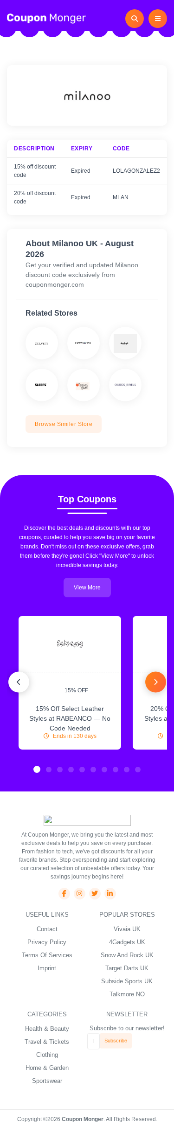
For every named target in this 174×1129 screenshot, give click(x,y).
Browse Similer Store (63, 424)
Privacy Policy (46, 942)
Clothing (47, 1054)
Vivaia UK (127, 929)
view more (87, 587)
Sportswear (47, 1080)
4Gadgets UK (127, 942)
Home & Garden (47, 1067)
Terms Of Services (47, 955)
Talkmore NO (127, 994)
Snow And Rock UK (127, 955)
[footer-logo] (87, 820)
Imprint (47, 968)
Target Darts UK (126, 968)
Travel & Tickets (47, 1041)
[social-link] (64, 893)
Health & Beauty (47, 1028)
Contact (47, 929)
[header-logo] (46, 18)
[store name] (42, 343)
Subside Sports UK (127, 981)
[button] (36, 769)
